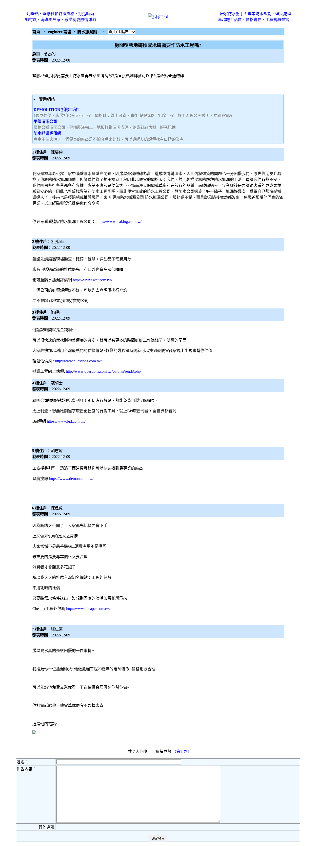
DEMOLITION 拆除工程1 (56, 110)
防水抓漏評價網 (47, 133)
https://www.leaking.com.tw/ (119, 221)
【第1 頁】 (182, 751)
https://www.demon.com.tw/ (71, 479)
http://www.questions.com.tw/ (78, 361)
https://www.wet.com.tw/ (92, 280)
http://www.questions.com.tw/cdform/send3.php (103, 371)
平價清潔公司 (45, 121)
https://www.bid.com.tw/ (66, 421)
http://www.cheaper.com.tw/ (88, 609)
